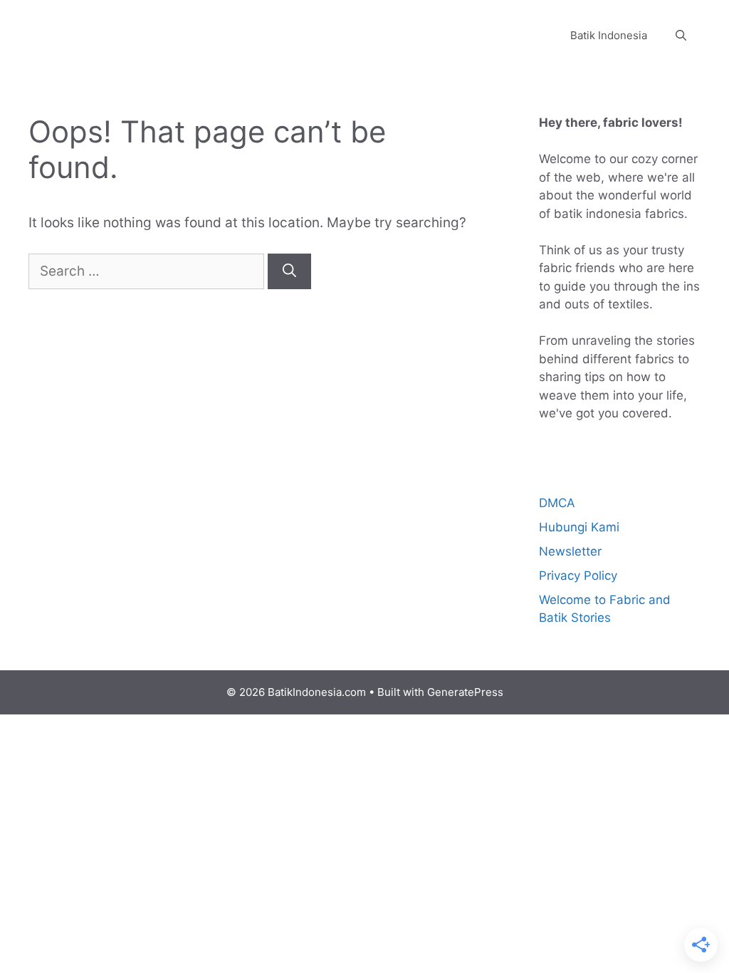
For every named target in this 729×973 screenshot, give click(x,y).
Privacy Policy (578, 575)
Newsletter (570, 551)
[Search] (289, 272)
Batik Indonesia (608, 35)
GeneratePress (465, 692)
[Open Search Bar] (681, 35)
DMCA (557, 503)
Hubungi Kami (579, 527)
